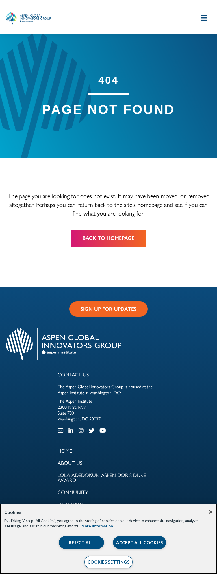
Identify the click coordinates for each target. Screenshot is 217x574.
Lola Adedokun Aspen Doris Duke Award (102, 477)
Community (73, 492)
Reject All (81, 542)
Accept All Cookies (139, 542)
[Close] (211, 512)
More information (97, 526)
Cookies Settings (109, 562)
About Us (70, 463)
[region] (108, 539)
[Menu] (203, 17)
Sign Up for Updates (108, 309)
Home (65, 451)
